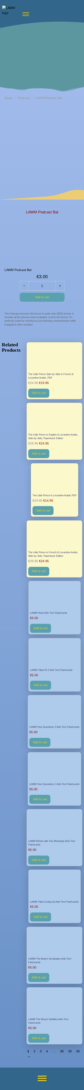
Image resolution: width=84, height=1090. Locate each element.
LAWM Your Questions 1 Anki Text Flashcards (54, 784)
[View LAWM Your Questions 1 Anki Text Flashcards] (54, 767)
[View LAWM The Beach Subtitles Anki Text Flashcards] (54, 1002)
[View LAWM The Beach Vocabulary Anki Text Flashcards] (54, 942)
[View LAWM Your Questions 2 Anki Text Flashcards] (54, 710)
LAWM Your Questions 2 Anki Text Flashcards (54, 727)
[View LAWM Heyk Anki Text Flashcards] (54, 596)
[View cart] (78, 13)
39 (70, 1051)
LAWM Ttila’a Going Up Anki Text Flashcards (54, 901)
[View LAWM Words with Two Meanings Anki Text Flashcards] (54, 824)
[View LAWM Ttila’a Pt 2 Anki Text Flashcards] (54, 653)
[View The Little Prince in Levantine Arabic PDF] (54, 479)
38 (62, 1051)
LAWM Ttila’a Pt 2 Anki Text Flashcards (51, 670)
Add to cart (39, 392)
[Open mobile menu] (25, 14)
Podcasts (24, 98)
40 (78, 1051)
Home (8, 98)
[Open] (42, 1078)
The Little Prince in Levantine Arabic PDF (54, 495)
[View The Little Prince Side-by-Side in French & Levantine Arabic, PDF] (54, 357)
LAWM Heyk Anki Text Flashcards (48, 612)
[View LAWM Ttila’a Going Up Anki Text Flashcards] (54, 885)
